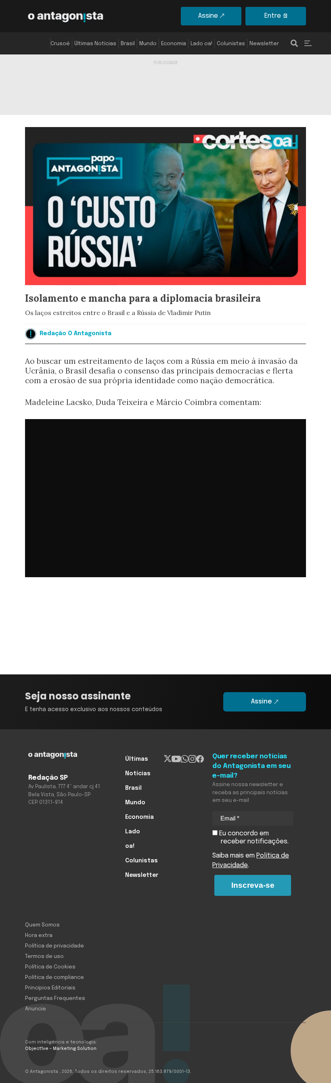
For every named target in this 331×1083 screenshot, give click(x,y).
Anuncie (35, 1009)
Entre (272, 16)
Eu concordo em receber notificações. (253, 837)
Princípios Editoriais (50, 988)
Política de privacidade (54, 946)
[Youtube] (176, 759)
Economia (173, 43)
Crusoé (60, 43)
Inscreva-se (252, 885)
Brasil (128, 43)
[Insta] (192, 759)
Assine (208, 16)
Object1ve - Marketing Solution (60, 1048)
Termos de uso (44, 956)
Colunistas (231, 43)
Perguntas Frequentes (55, 998)
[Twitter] (168, 759)
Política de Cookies (50, 967)
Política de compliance (54, 977)
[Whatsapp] (185, 759)
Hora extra (38, 935)
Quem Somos (42, 925)
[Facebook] (200, 759)
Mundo (148, 43)
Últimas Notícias (95, 43)
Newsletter (264, 43)
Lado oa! (201, 43)
